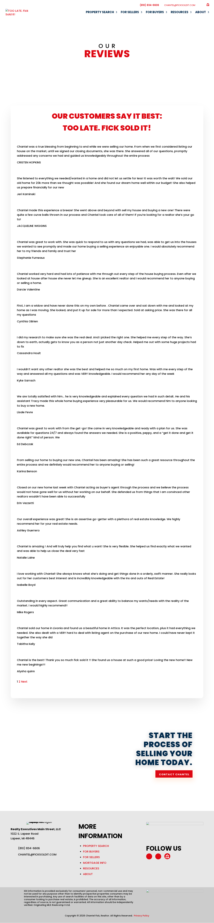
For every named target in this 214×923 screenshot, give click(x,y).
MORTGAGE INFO (94, 863)
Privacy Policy (141, 915)
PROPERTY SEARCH (96, 846)
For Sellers (130, 12)
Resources (179, 12)
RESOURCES (91, 868)
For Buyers (155, 12)
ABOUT (88, 874)
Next (24, 681)
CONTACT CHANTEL (174, 774)
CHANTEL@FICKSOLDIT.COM (37, 854)
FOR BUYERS (91, 851)
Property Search (100, 12)
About (200, 12)
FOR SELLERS (91, 857)
